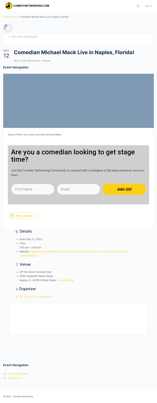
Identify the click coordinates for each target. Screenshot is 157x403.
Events (14, 16)
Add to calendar (23, 215)
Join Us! (124, 189)
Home (6, 16)
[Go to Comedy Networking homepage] (27, 5)
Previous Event (18, 373)
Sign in (148, 5)
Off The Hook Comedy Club (35, 296)
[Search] (138, 6)
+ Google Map (65, 280)
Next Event (14, 378)
